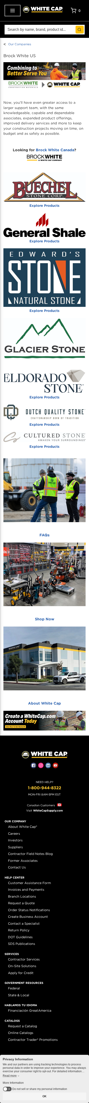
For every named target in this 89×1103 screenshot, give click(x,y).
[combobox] (45, 29)
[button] (15, 821)
